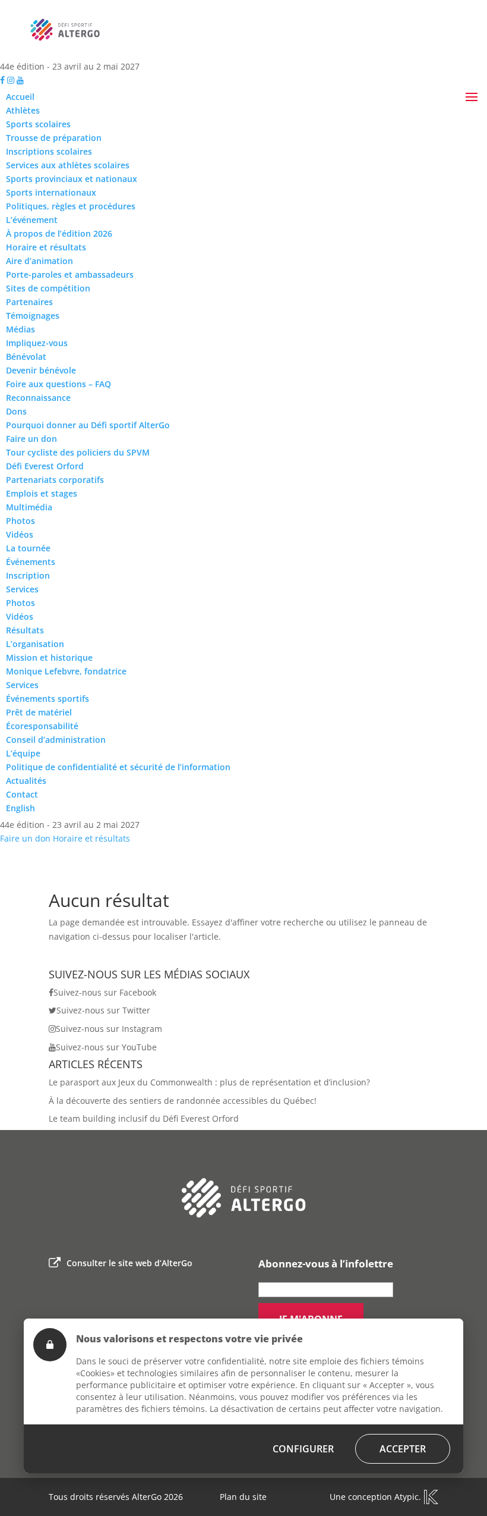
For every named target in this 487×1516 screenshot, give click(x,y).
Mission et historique (49, 657)
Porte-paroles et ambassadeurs (70, 274)
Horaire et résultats (46, 247)
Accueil (20, 96)
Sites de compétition (48, 288)
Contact (22, 794)
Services (22, 589)
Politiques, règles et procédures (70, 206)
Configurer (303, 1448)
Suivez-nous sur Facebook (104, 992)
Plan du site (243, 1496)
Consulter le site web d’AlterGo (129, 1263)
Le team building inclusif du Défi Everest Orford (144, 1118)
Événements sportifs (47, 698)
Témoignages (32, 315)
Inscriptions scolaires (49, 151)
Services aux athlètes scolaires (67, 165)
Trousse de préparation (54, 137)
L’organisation (35, 643)
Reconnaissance (38, 397)
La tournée (28, 548)
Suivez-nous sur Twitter (103, 1010)
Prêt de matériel (39, 712)
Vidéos (19, 534)
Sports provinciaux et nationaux (71, 178)
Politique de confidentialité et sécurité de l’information (118, 767)
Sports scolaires (38, 124)
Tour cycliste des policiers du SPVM (78, 452)
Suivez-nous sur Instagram (109, 1028)
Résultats (25, 630)
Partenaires (29, 301)
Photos (20, 520)
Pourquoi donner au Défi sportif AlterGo (88, 425)
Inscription (28, 575)
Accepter (403, 1448)
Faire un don (31, 438)
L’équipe (23, 753)
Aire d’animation (39, 260)
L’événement (32, 219)
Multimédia (29, 507)
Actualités (26, 780)
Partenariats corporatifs (55, 479)
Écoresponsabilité (42, 726)
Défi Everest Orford (45, 466)
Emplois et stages (41, 493)
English (20, 808)
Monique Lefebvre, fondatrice (66, 671)
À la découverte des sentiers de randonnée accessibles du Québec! (183, 1100)
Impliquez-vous (37, 343)
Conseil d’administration (56, 739)
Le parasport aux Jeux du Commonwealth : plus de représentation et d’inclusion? (209, 1082)
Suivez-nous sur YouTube (106, 1047)
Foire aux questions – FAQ (58, 384)
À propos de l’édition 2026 (59, 233)
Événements (30, 561)
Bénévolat (26, 356)
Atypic (406, 1496)
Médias (20, 329)
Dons (16, 411)
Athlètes (23, 110)
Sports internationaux (51, 192)
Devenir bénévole (41, 370)
